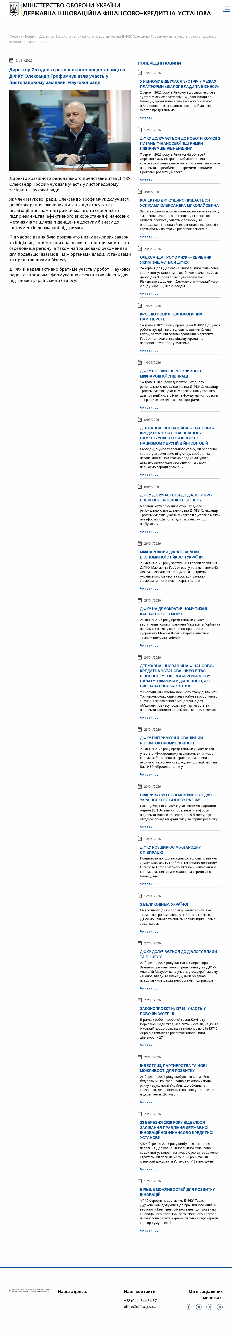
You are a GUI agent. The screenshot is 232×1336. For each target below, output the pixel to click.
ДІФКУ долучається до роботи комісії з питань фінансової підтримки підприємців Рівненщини (180, 143)
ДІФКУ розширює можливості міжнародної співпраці (170, 373)
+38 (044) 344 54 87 (140, 1300)
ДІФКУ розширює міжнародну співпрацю (170, 850)
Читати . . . (149, 118)
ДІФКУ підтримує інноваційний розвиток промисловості (171, 740)
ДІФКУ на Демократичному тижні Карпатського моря (173, 611)
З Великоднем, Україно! (164, 904)
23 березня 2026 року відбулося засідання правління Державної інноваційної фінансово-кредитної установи (176, 1130)
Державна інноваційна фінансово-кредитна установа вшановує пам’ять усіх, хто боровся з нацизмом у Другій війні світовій (177, 435)
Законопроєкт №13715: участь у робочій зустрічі (173, 1011)
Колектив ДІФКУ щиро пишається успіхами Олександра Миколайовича (179, 202)
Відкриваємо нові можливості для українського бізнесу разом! (176, 797)
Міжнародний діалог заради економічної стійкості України (171, 554)
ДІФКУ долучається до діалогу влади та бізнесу (178, 954)
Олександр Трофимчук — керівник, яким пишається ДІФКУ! (176, 260)
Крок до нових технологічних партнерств (171, 316)
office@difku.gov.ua (140, 1306)
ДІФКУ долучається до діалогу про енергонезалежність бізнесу (176, 497)
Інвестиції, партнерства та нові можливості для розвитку (173, 1068)
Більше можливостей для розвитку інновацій (177, 1192)
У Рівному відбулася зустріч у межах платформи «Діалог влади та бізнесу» (179, 84)
